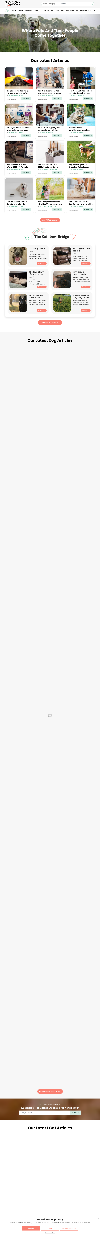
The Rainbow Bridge (87, 11)
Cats (13, 11)
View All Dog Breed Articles (49, 1091)
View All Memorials (49, 322)
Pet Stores (60, 11)
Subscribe (75, 1113)
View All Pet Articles (49, 220)
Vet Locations (48, 11)
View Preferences (69, 1228)
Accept (31, 1228)
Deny (50, 1228)
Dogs (19, 11)
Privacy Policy (50, 1233)
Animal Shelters (72, 11)
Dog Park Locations (32, 11)
